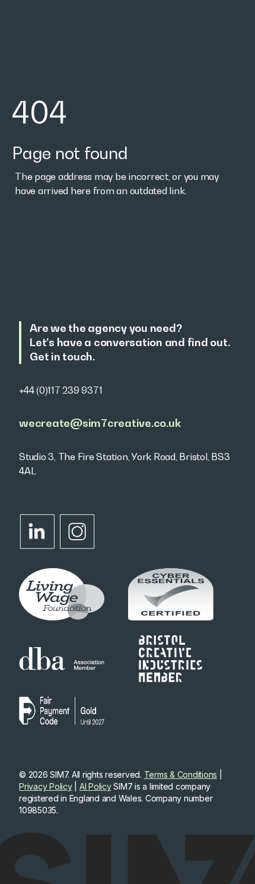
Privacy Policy (45, 786)
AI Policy (95, 786)
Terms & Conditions (181, 774)
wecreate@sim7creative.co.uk (99, 423)
